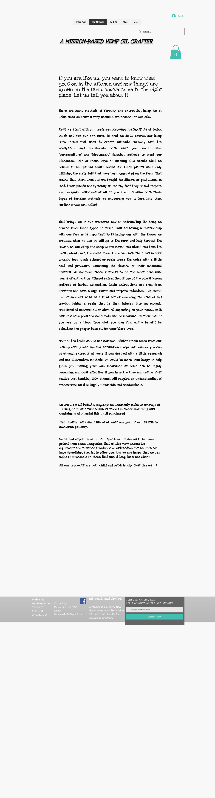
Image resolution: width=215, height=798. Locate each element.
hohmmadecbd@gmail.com (68, 614)
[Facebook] (83, 601)
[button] (176, 52)
